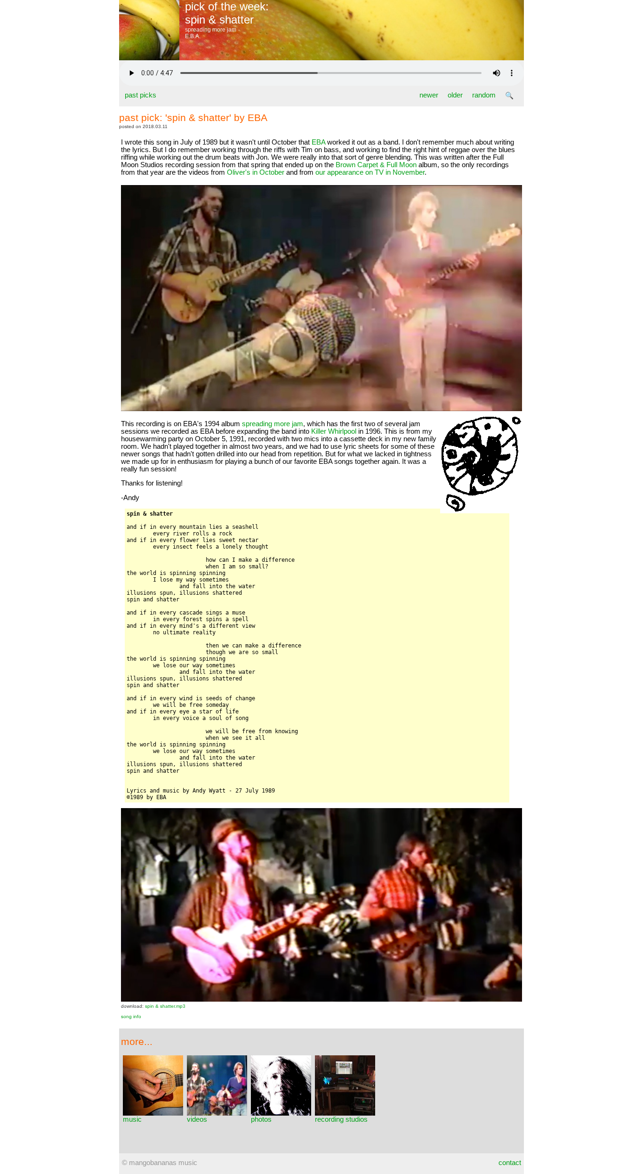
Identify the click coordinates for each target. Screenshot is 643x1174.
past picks (140, 95)
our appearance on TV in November (370, 172)
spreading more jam (272, 424)
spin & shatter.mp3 (165, 1006)
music (132, 1119)
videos (197, 1119)
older (455, 95)
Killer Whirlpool (333, 431)
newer (428, 95)
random (484, 95)
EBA (318, 142)
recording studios (341, 1119)
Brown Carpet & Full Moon (376, 165)
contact (509, 1162)
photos (261, 1119)
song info (131, 1016)
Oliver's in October (255, 172)
